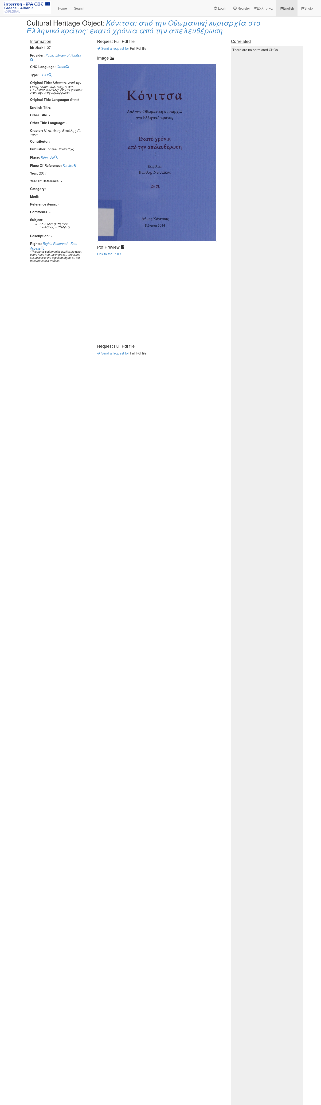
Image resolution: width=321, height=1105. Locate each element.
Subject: (36, 219)
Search (79, 8)
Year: (34, 173)
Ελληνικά (265, 8)
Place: (35, 157)
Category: (38, 188)
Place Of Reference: (46, 165)
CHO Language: (43, 66)
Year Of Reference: (45, 181)
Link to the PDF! (109, 253)
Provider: (37, 55)
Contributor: (40, 141)
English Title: (40, 107)
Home (62, 8)
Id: (32, 47)
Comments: (39, 211)
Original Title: (41, 82)
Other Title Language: (47, 122)
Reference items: (43, 204)
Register (243, 8)
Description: (40, 235)
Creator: (36, 130)
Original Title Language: (49, 99)
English (288, 8)
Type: (34, 74)
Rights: (36, 243)
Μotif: (34, 196)
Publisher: (38, 149)
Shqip (308, 8)
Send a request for (115, 48)
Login (221, 8)
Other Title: (39, 115)
